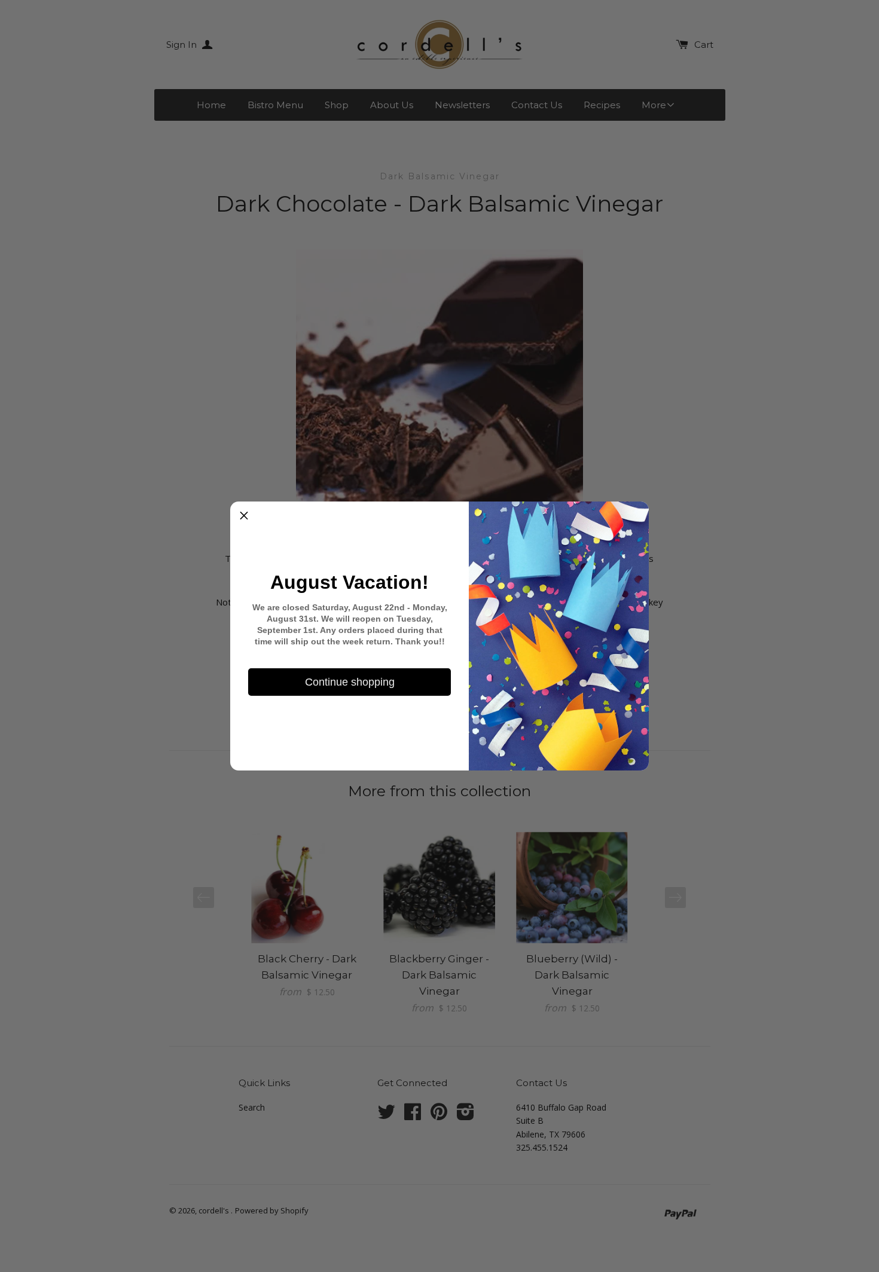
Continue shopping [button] (350, 682)
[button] (244, 515)
